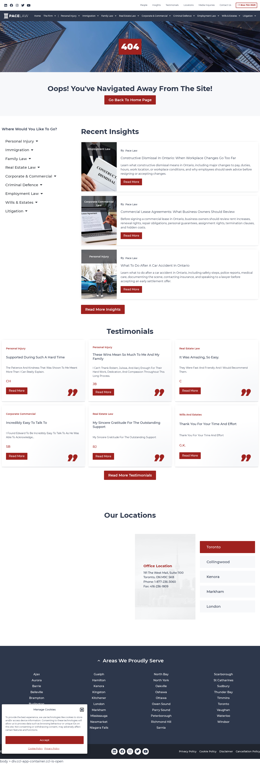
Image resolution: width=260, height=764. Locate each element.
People (143, 5)
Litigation (14, 211)
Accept (44, 740)
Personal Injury (19, 141)
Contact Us (225, 5)
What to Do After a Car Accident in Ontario (155, 266)
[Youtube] (28, 5)
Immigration (17, 150)
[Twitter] (23, 5)
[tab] (227, 547)
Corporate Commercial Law (99, 203)
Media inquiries (207, 5)
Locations (189, 5)
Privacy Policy (51, 748)
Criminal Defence (21, 185)
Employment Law (22, 193)
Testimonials (172, 5)
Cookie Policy (35, 748)
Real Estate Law (20, 167)
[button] (82, 709)
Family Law (16, 158)
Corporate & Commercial (28, 176)
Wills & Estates (19, 202)
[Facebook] (11, 5)
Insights (156, 5)
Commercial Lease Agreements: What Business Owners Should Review (178, 212)
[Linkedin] (5, 5)
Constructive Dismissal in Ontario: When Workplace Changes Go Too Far (179, 158)
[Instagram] (17, 5)
